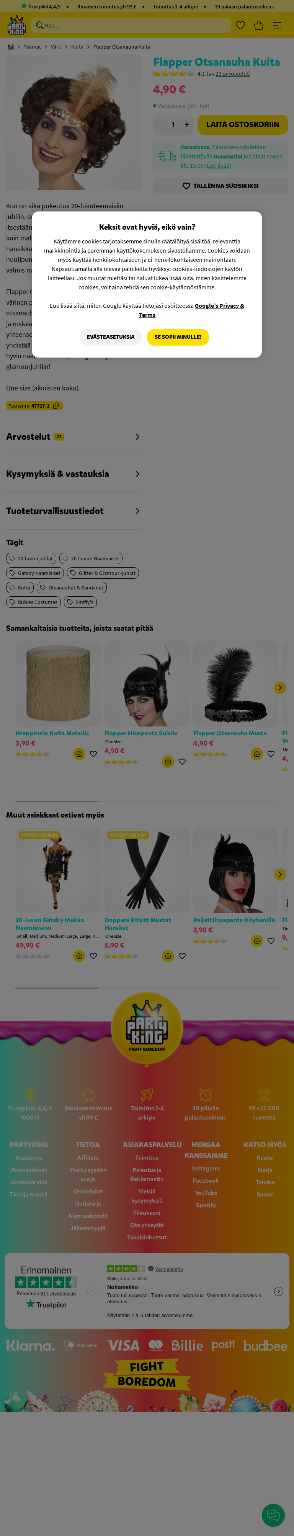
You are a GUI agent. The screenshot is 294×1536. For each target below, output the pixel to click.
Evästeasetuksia (111, 337)
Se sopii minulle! (178, 337)
